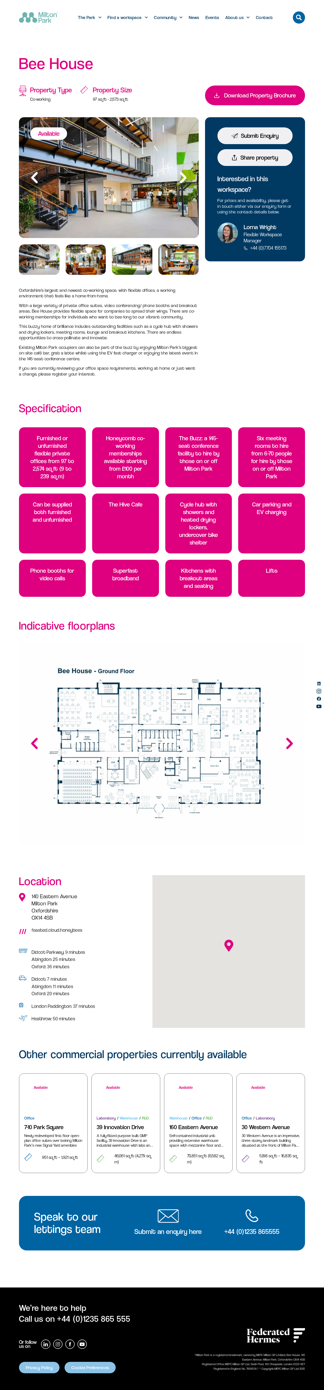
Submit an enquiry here (168, 1231)
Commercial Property (112, 43)
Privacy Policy (39, 1367)
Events (212, 17)
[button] (183, 178)
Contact (264, 17)
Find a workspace (124, 17)
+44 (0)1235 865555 (251, 1231)
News (194, 17)
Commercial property (67, 43)
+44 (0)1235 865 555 (93, 1319)
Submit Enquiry (260, 135)
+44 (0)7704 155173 (268, 248)
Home (34, 43)
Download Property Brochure (260, 95)
